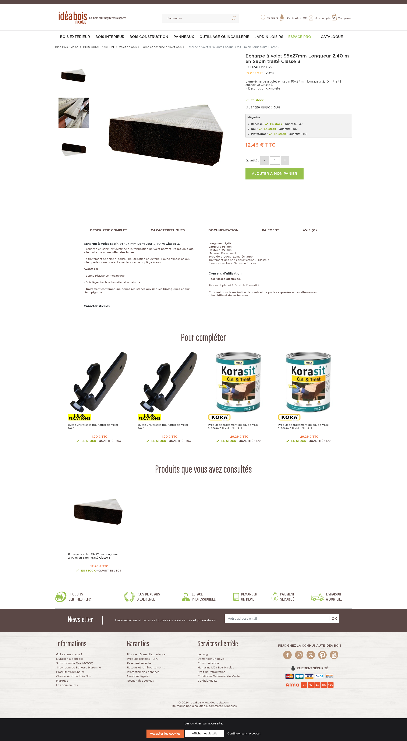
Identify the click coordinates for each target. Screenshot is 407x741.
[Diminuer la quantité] (264, 160)
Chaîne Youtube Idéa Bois (73, 676)
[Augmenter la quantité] (285, 160)
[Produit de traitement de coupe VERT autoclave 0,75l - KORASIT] (238, 382)
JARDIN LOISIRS (269, 37)
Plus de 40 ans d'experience (146, 654)
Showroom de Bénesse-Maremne (78, 667)
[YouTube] (334, 655)
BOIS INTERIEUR (109, 37)
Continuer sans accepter (244, 733)
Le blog (203, 654)
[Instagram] (299, 655)
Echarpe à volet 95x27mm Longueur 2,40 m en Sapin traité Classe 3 (93, 556)
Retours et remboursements (146, 667)
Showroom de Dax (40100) (74, 663)
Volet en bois (128, 47)
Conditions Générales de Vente (219, 676)
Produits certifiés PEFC (142, 658)
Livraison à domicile (69, 658)
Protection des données (143, 672)
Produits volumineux (70, 672)
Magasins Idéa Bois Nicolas (216, 667)
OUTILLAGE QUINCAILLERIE (224, 37)
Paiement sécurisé (139, 663)
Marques (62, 680)
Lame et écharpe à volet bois (161, 47)
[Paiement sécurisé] (309, 676)
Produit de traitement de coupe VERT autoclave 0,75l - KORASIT (234, 426)
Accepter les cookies (165, 733)
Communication (208, 663)
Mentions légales (138, 676)
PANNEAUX (184, 37)
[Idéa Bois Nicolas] (72, 16)
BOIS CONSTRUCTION (149, 37)
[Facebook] (287, 655)
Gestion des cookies (140, 680)
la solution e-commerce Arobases (214, 705)
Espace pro (299, 37)
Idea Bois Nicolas (66, 47)
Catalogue (332, 37)
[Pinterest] (322, 655)
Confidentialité (207, 680)
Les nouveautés (67, 685)
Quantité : (252, 160)
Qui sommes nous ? (69, 654)
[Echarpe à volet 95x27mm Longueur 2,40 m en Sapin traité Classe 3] (98, 511)
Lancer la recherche (234, 18)
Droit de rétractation (211, 672)
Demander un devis (211, 658)
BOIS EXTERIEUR (75, 37)
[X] (311, 655)
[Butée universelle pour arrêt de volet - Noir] (98, 382)
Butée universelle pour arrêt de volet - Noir (94, 426)
